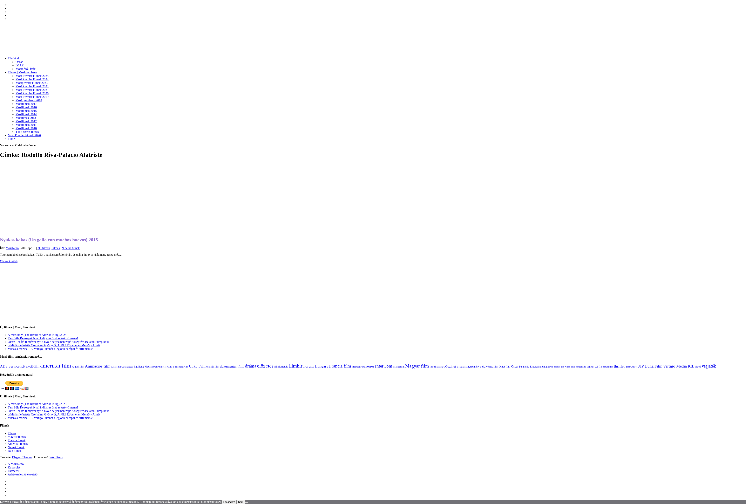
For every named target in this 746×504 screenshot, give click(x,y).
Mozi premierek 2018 (29, 100)
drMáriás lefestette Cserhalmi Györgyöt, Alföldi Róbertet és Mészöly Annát (54, 345)
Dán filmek (15, 450)
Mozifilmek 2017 (26, 103)
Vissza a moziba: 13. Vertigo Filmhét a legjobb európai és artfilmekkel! (51, 348)
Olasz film (504, 366)
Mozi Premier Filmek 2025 (32, 75)
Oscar (19, 61)
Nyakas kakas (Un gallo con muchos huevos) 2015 (49, 239)
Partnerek (13, 471)
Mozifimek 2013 (26, 117)
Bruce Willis (166, 367)
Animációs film (97, 366)
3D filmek (43, 248)
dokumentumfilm (232, 366)
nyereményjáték (476, 366)
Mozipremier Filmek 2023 (32, 82)
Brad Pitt (156, 366)
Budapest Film (180, 366)
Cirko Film (197, 366)
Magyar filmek (17, 436)
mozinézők (462, 367)
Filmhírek (14, 58)
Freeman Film (358, 366)
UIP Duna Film (649, 366)
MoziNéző (12, 248)
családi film (212, 366)
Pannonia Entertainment (532, 366)
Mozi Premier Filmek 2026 (24, 135)
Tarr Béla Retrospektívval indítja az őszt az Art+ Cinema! (43, 338)
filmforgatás (281, 366)
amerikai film (55, 365)
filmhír (295, 366)
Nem (240, 502)
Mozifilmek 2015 (26, 110)
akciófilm (32, 366)
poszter (557, 366)
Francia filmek (16, 440)
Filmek (12, 138)
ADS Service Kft (12, 366)
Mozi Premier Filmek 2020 (32, 93)
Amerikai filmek (18, 443)
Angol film (78, 366)
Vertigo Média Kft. (678, 366)
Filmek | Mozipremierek (22, 72)
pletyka (549, 367)
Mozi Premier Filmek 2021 (32, 89)
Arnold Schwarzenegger (122, 367)
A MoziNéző (16, 464)
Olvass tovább (8, 261)
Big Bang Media (143, 366)
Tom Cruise (631, 366)
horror (369, 366)
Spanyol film (607, 366)
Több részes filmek (27, 131)
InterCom (383, 365)
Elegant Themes (22, 457)
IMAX (20, 65)
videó (698, 366)
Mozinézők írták (26, 68)
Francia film (340, 365)
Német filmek (16, 447)
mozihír (440, 367)
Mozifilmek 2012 (26, 121)
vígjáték (709, 365)
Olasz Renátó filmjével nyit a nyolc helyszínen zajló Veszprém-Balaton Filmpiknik (58, 341)
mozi (433, 366)
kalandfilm (398, 366)
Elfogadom (229, 502)
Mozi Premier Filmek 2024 (32, 79)
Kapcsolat (14, 467)
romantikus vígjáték (585, 366)
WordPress (56, 457)
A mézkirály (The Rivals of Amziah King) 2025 (37, 334)
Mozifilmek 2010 (26, 128)
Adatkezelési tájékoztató (22, 474)
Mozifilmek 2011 (26, 124)
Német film (491, 366)
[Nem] (246, 502)
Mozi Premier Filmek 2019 (32, 96)
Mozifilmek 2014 (26, 114)
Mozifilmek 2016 (26, 107)
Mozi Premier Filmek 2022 (32, 86)
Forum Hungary (315, 366)
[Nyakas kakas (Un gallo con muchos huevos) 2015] (62, 231)
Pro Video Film (568, 367)
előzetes (265, 366)
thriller (619, 366)
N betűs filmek (71, 248)
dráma (250, 366)
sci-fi (597, 366)
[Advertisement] (116, 294)
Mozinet (450, 366)
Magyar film (417, 365)
